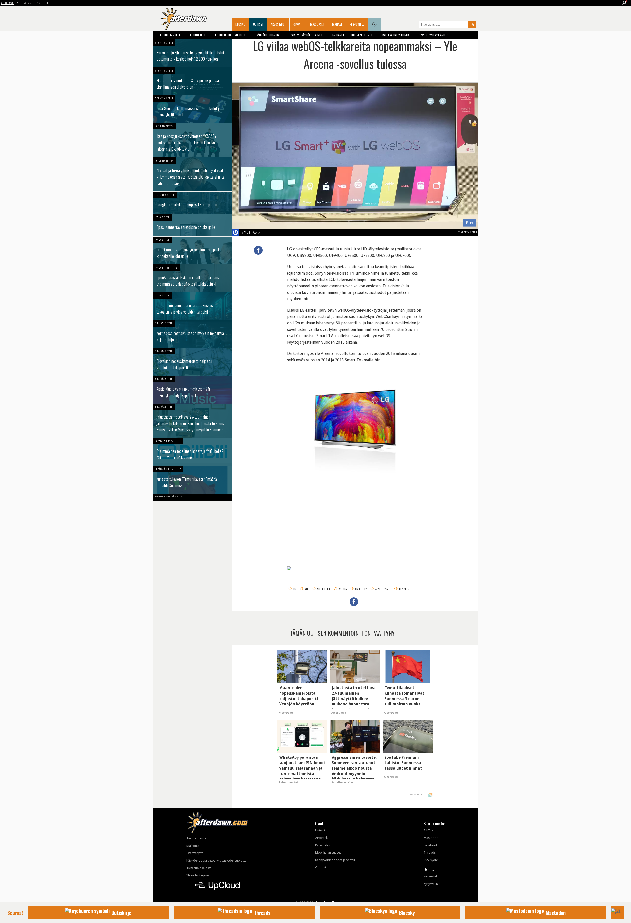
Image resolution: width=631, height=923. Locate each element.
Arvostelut (278, 24)
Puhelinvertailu (25, 3)
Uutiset (258, 24)
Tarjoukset (317, 24)
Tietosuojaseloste (198, 868)
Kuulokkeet (197, 35)
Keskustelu (357, 24)
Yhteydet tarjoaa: (198, 875)
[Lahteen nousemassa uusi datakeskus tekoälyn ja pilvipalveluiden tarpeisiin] (192, 306)
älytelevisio (382, 589)
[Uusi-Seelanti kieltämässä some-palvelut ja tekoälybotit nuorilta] (192, 109)
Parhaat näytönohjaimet (306, 35)
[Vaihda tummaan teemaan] (374, 24)
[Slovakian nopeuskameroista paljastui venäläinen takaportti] (192, 362)
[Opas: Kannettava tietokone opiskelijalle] (192, 225)
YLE (307, 589)
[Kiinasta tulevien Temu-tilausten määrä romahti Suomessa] (192, 480)
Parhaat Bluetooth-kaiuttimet (352, 35)
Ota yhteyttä (194, 853)
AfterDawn (7, 3)
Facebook (431, 845)
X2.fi (39, 3)
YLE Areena (323, 589)
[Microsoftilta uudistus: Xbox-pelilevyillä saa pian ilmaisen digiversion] (192, 81)
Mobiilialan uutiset (328, 852)
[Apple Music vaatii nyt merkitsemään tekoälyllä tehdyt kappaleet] (192, 390)
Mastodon (431, 838)
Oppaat (297, 24)
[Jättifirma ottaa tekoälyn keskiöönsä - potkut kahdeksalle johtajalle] (192, 250)
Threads (430, 852)
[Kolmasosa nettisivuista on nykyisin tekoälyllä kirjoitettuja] (192, 334)
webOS (343, 589)
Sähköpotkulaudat (269, 35)
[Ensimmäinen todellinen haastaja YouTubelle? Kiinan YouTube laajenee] (192, 452)
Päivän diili (322, 845)
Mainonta (193, 846)
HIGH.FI (49, 3)
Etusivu (240, 24)
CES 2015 (404, 589)
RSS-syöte (431, 860)
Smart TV (361, 589)
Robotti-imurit (170, 35)
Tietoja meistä (196, 838)
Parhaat (337, 24)
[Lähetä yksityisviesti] (266, 232)
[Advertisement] (355, 518)
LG (294, 589)
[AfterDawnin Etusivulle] (183, 19)
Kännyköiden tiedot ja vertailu (336, 860)
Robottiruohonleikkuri (230, 35)
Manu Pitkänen (251, 232)
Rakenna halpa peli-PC (395, 35)
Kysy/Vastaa (432, 884)
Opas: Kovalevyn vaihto (434, 35)
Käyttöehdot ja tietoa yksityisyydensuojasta (216, 860)
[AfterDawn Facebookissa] (414, 25)
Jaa (471, 223)
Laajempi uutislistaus (167, 496)
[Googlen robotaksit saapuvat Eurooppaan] (192, 203)
